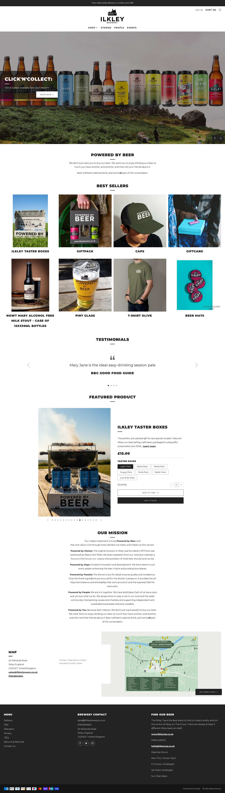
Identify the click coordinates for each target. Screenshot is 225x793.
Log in (199, 10)
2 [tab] (113, 139)
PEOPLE (119, 27)
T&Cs (6, 737)
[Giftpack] (85, 221)
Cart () (210, 10)
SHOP (91, 27)
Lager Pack (125, 466)
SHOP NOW (53, 94)
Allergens (9, 729)
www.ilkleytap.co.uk (162, 734)
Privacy (7, 733)
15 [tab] (90, 520)
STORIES (106, 27)
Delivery (8, 720)
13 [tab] (85, 520)
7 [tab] (69, 520)
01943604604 (16, 676)
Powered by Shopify (191, 789)
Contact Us (9, 746)
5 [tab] (63, 520)
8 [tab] (71, 520)
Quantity (122, 484)
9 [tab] (74, 520)
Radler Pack (160, 472)
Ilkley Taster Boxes (143, 427)
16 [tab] (93, 520)
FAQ (6, 724)
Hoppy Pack (126, 472)
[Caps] (140, 221)
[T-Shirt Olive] (140, 285)
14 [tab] (88, 520)
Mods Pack (143, 472)
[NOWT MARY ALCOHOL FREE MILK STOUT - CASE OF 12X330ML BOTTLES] (30, 285)
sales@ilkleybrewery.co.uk (23, 672)
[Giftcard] (194, 221)
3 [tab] (113, 385)
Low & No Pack (127, 478)
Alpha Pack (142, 466)
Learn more (149, 446)
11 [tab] (79, 520)
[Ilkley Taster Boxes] (30, 221)
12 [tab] (82, 520)
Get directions (207, 692)
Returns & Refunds (14, 742)
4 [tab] (116, 385)
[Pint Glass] (85, 285)
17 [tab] (96, 520)
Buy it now (151, 500)
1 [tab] (111, 139)
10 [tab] (77, 520)
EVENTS (132, 27)
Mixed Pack (159, 466)
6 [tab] (66, 520)
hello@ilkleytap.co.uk (163, 746)
